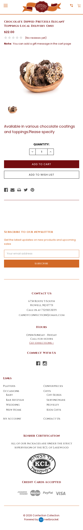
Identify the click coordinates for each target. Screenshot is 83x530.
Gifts (47, 391)
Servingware (56, 400)
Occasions (11, 391)
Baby (9, 395)
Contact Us (51, 419)
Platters (9, 386)
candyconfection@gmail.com (41, 315)
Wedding (13, 405)
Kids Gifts (54, 410)
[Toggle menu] (5, 5)
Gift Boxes (54, 395)
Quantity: (41, 144)
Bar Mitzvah (15, 400)
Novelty (53, 405)
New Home (13, 410)
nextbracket (51, 519)
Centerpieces (53, 386)
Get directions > (41, 343)
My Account (12, 419)
